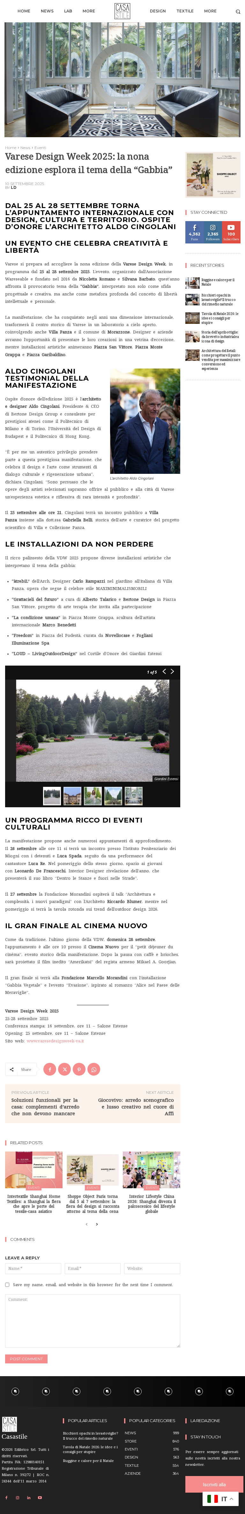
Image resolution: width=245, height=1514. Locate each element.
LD (14, 188)
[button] (238, 11)
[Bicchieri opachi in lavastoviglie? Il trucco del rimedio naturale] (192, 299)
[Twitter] (64, 1069)
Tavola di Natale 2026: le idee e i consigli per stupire (220, 319)
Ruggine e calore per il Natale (218, 283)
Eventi (40, 147)
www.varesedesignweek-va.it (55, 1041)
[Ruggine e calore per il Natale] (192, 283)
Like (194, 223)
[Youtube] (40, 1498)
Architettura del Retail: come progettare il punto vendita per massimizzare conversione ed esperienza (221, 360)
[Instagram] (17, 1498)
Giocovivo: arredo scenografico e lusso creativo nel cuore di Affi (136, 1107)
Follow (212, 223)
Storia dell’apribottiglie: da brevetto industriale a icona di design (220, 337)
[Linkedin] (28, 1498)
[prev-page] (87, 1225)
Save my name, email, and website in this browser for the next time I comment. (93, 1285)
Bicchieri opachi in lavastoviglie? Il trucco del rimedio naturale (219, 300)
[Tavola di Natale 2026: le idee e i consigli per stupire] (192, 318)
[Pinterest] (79, 1069)
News (25, 147)
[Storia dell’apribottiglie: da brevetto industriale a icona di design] (192, 336)
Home (10, 147)
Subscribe (231, 223)
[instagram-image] (15, 1391)
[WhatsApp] (93, 1069)
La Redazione (205, 1420)
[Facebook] (49, 1069)
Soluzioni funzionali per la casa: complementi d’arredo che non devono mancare (45, 1107)
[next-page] (97, 1225)
